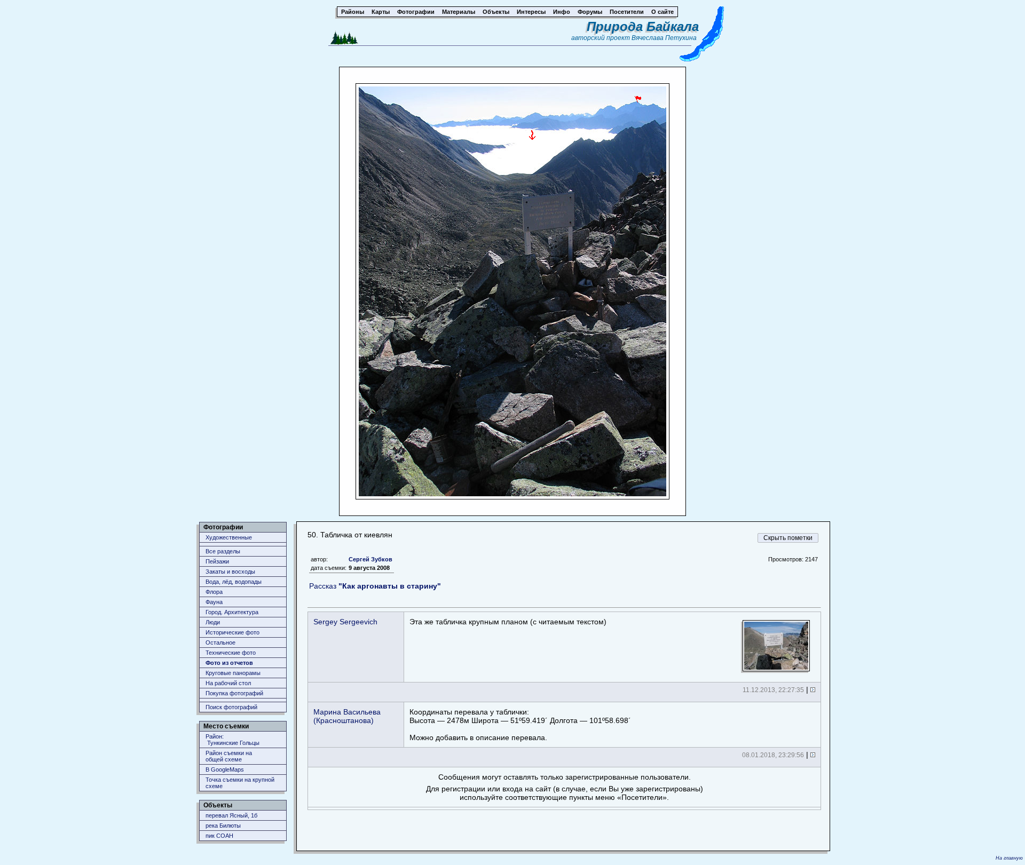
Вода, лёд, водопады (234, 581)
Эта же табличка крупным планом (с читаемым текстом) (507, 621)
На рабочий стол (228, 683)
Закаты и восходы (230, 571)
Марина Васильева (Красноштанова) (347, 716)
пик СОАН (219, 835)
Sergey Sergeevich (345, 621)
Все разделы (223, 551)
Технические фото (231, 652)
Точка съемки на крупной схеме (240, 782)
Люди (213, 622)
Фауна (214, 602)
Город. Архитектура (232, 612)
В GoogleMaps (225, 769)
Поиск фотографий (231, 707)
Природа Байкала (643, 26)
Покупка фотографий (234, 693)
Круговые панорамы (233, 673)
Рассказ (375, 586)
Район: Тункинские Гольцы (232, 739)
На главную (1009, 858)
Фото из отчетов (229, 663)
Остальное (220, 642)
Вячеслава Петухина (664, 38)
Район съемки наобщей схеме (229, 756)
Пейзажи (217, 561)
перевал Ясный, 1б (231, 815)
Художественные (229, 537)
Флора (214, 592)
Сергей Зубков (370, 559)
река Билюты (223, 825)
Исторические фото (232, 632)
